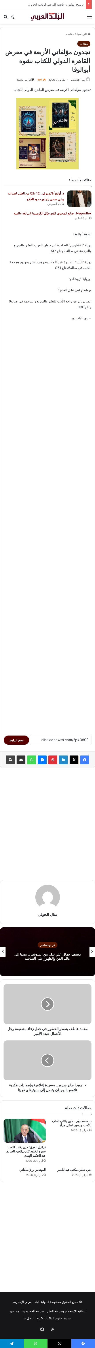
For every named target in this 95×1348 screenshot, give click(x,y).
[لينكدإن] (63, 759)
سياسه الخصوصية (33, 1311)
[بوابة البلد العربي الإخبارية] (47, 16)
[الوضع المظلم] (13, 18)
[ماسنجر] (42, 759)
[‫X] (74, 759)
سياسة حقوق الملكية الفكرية (54, 1318)
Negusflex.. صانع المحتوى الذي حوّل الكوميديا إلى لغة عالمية (52, 213)
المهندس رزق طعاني (32, 1169)
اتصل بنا (28, 1318)
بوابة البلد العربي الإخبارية (29, 1302)
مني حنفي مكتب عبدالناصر (74, 1169)
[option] (47, 951)
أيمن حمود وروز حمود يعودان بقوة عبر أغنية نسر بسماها (47, 956)
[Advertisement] (47, 526)
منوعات (47, 945)
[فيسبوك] (84, 759)
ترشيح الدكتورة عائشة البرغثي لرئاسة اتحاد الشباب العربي (48, 4)
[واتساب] (31, 759)
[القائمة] (89, 18)
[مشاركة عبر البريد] (21, 759)
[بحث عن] (5, 18)
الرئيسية (82, 34)
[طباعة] (10, 759)
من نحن (14, 1311)
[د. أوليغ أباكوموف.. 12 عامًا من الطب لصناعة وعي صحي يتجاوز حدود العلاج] (79, 198)
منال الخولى (78, 79)
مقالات (70, 34)
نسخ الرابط (16, 740)
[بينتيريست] (52, 759)
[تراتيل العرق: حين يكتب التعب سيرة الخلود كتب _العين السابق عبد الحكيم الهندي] (25, 1131)
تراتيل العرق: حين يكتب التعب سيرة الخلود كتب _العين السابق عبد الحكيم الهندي (26, 1151)
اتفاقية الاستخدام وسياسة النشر (66, 1311)
